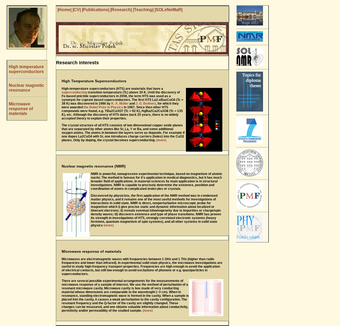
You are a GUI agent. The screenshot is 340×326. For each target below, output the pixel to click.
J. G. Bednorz (146, 103)
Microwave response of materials (21, 109)
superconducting (74, 92)
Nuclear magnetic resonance (26, 87)
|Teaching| (143, 9)
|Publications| (95, 9)
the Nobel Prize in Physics (103, 107)
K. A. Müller (120, 103)
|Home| (64, 9)
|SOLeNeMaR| (168, 9)
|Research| (121, 9)
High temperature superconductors (26, 69)
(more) (161, 140)
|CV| (77, 9)
